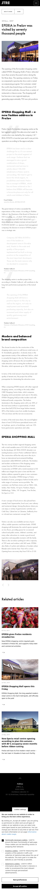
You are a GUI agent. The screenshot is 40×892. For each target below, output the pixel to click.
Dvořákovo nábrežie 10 (20, 792)
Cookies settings (20, 809)
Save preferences (20, 880)
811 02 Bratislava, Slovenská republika (20, 794)
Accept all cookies (20, 886)
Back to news (8, 11)
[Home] (6, 2)
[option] (20, 569)
